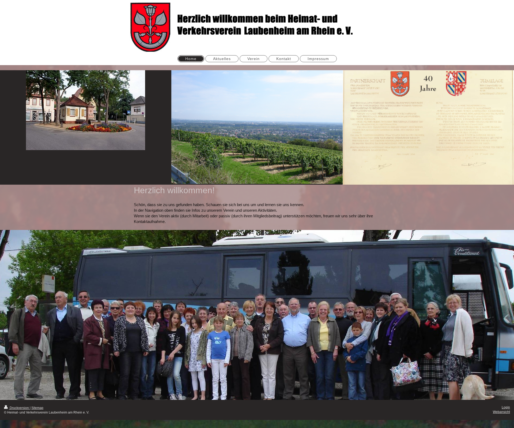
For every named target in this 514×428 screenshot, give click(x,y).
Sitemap (37, 408)
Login (506, 407)
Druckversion (19, 408)
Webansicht (501, 412)
